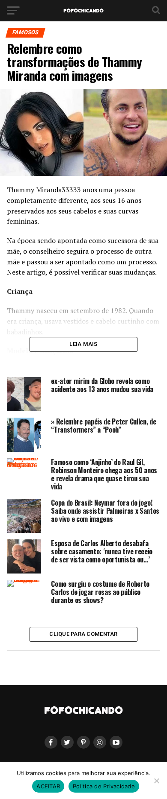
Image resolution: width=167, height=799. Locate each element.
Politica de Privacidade (104, 786)
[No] (156, 780)
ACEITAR (48, 786)
